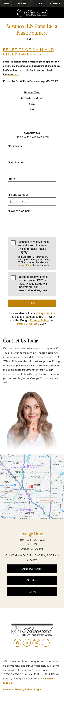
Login (37, 689)
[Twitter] (36, 643)
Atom (32, 103)
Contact (55, 3)
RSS (32, 109)
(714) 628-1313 (45, 313)
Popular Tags (32, 92)
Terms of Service (28, 323)
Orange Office (32, 534)
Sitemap (8, 689)
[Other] (46, 643)
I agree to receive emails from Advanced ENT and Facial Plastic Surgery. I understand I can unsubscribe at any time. (33, 283)
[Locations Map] (32, 486)
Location (23, 3)
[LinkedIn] (27, 643)
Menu (7, 3)
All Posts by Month (32, 98)
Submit (32, 303)
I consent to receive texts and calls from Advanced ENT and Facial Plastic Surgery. (34, 253)
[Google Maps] (17, 643)
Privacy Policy (25, 265)
